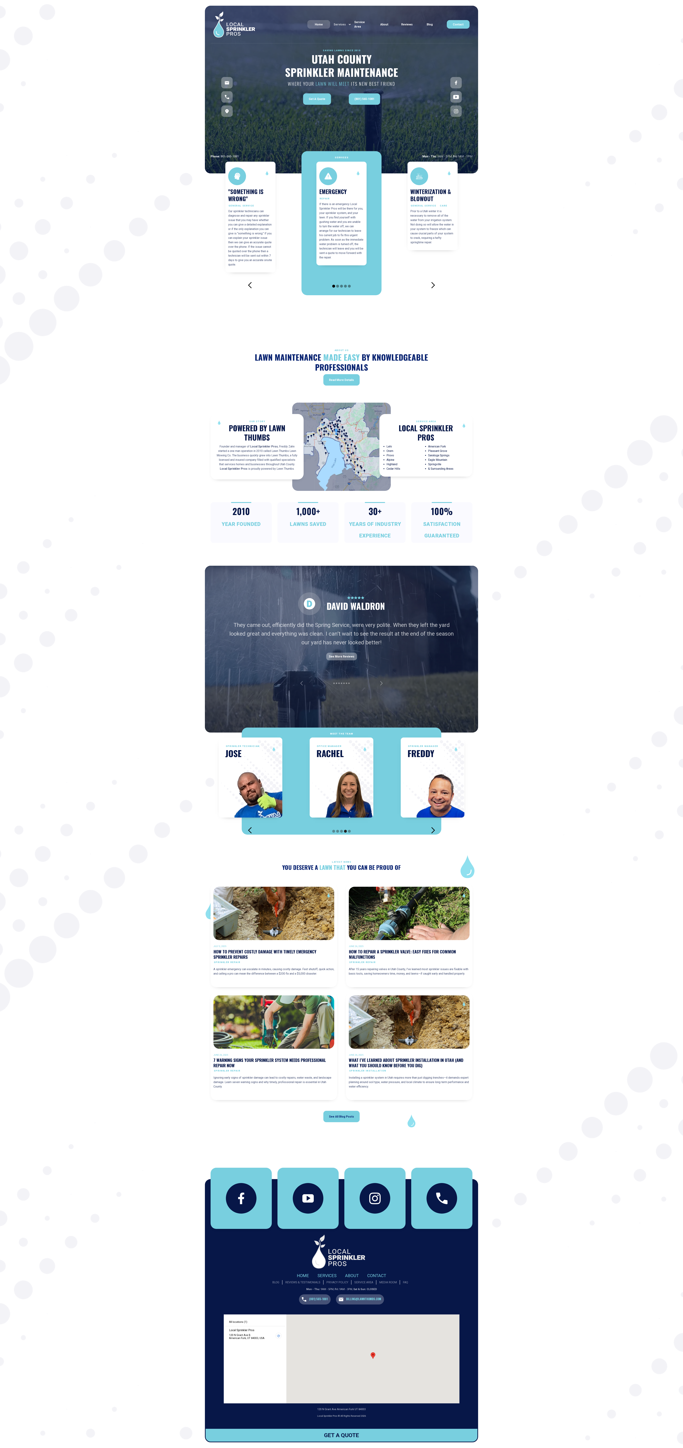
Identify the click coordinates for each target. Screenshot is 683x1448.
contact (458, 24)
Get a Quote (317, 99)
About (384, 24)
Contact (376, 1275)
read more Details (341, 380)
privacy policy (337, 1282)
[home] (257, 24)
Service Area (359, 24)
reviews (407, 24)
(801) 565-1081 (364, 99)
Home (319, 24)
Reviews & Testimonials (302, 1282)
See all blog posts (341, 1116)
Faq (405, 1282)
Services (327, 1275)
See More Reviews (341, 673)
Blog (430, 24)
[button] (341, 24)
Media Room (388, 1282)
